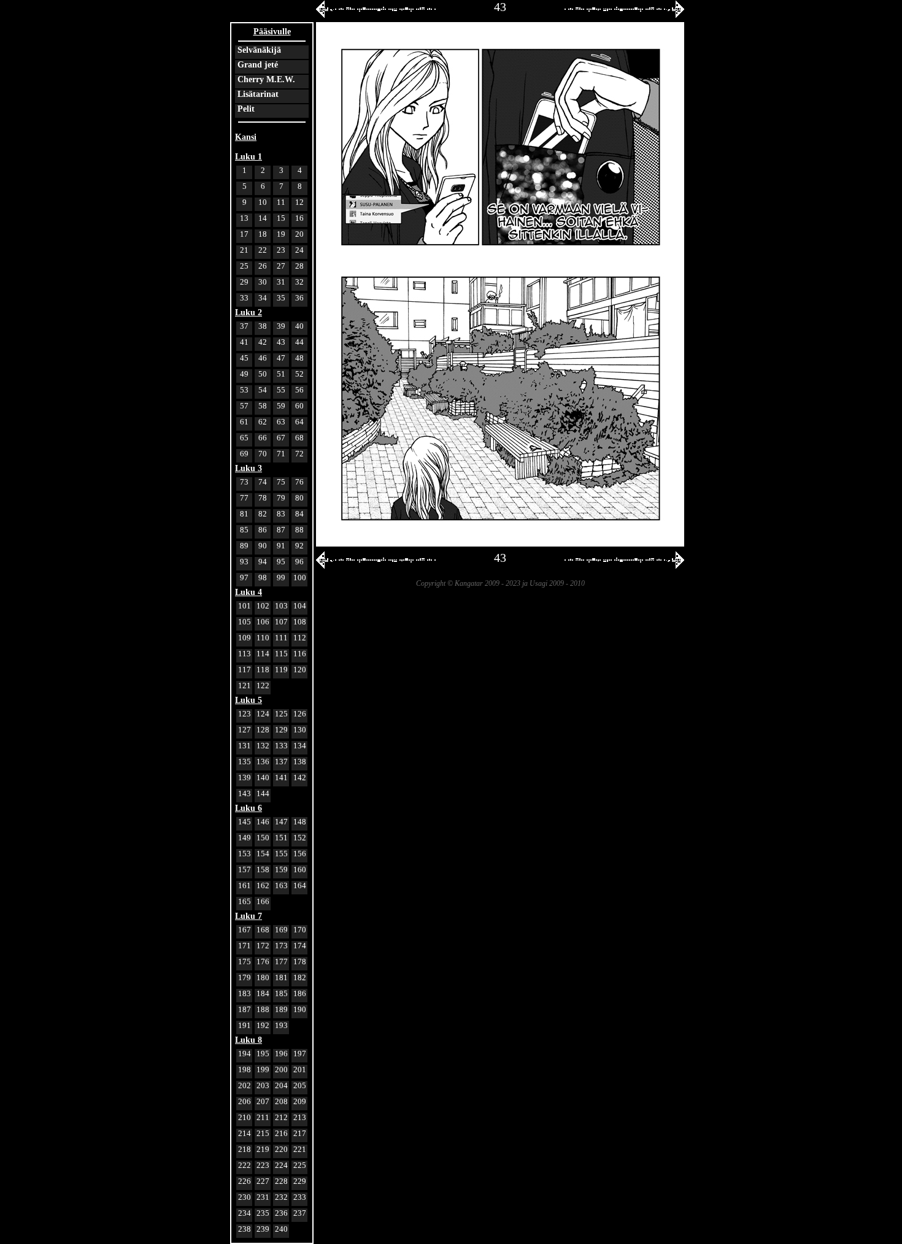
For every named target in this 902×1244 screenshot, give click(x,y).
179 (244, 977)
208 (281, 1101)
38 (262, 326)
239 (262, 1229)
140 (262, 777)
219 (262, 1149)
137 (281, 761)
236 (281, 1213)
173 (281, 945)
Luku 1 (248, 156)
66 (262, 437)
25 (244, 266)
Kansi (245, 137)
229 (299, 1181)
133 (281, 745)
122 (262, 685)
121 (244, 685)
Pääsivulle (272, 31)
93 (244, 561)
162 (262, 885)
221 (299, 1149)
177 (281, 961)
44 (299, 342)
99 (281, 577)
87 (281, 529)
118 (262, 669)
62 (262, 421)
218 (244, 1149)
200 (281, 1069)
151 (281, 837)
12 (299, 202)
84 (299, 513)
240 (281, 1229)
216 (281, 1133)
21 (244, 250)
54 (262, 389)
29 (244, 281)
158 (262, 869)
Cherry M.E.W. (266, 79)
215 (262, 1133)
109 (244, 637)
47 (281, 358)
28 (299, 266)
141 (281, 777)
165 (244, 901)
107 (281, 621)
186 (299, 993)
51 (281, 373)
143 (244, 793)
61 (244, 421)
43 (281, 342)
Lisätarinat (258, 94)
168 (262, 929)
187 (244, 1009)
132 (262, 745)
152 (299, 837)
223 (262, 1165)
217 (299, 1133)
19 (281, 234)
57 (244, 405)
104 (299, 605)
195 (262, 1053)
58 (262, 405)
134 (299, 745)
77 (244, 497)
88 (299, 529)
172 (262, 945)
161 (244, 885)
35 (281, 297)
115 (281, 653)
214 (244, 1133)
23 (281, 250)
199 (262, 1069)
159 (281, 869)
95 (281, 561)
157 (244, 869)
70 (262, 453)
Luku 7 (248, 916)
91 (281, 545)
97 (244, 577)
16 (299, 218)
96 (299, 561)
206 (244, 1101)
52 (299, 373)
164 (299, 885)
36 (299, 297)
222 (244, 1165)
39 (281, 326)
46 (262, 358)
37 (244, 326)
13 (244, 218)
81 (244, 513)
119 (281, 669)
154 (262, 853)
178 (299, 961)
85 (244, 529)
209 (299, 1101)
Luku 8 (248, 1040)
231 (262, 1197)
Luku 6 (248, 808)
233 (299, 1197)
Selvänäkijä (259, 50)
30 (262, 281)
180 (262, 977)
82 (262, 513)
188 (262, 1009)
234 (244, 1213)
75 (281, 481)
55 (281, 389)
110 (262, 637)
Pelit (246, 108)
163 (281, 885)
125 (281, 713)
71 (281, 453)
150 (262, 837)
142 (299, 777)
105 (244, 621)
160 (299, 869)
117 (244, 669)
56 (299, 389)
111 (281, 637)
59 (281, 405)
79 (281, 497)
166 (262, 901)
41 (244, 342)
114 (262, 653)
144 (262, 793)
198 (244, 1069)
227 (262, 1181)
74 (262, 481)
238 (244, 1229)
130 (299, 729)
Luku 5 (248, 700)
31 (281, 281)
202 (244, 1085)
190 (299, 1009)
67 (281, 437)
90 (262, 545)
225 (299, 1165)
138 (299, 761)
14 (262, 218)
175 (244, 961)
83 (281, 513)
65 (244, 437)
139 (244, 777)
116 (299, 653)
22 (262, 250)
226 (244, 1181)
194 (244, 1053)
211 (262, 1117)
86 (262, 529)
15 (281, 218)
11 (281, 202)
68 (299, 437)
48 (299, 358)
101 (244, 605)
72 (299, 453)
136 (262, 761)
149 (244, 837)
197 (299, 1053)
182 (299, 977)
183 (244, 993)
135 (244, 761)
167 (244, 929)
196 (281, 1053)
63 (281, 421)
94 (262, 561)
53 (244, 389)
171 (244, 945)
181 (281, 977)
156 (299, 853)
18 (262, 234)
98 (262, 577)
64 (299, 421)
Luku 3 (248, 468)
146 (262, 821)
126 (299, 713)
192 (262, 1025)
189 (281, 1009)
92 (299, 545)
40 (299, 326)
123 (244, 713)
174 (299, 945)
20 (299, 234)
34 (262, 297)
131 (244, 745)
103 (281, 605)
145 (244, 821)
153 (244, 853)
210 (244, 1117)
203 (262, 1085)
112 (299, 637)
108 (299, 621)
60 (299, 405)
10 (262, 202)
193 (281, 1025)
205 (299, 1085)
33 (244, 297)
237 (299, 1213)
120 (299, 669)
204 (281, 1085)
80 (299, 497)
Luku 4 (248, 592)
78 (262, 497)
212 (281, 1117)
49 (244, 373)
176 (262, 961)
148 (299, 821)
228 (281, 1181)
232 (281, 1197)
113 (244, 653)
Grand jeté (257, 64)
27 (281, 266)
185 (281, 993)
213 (299, 1117)
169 (281, 929)
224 (281, 1165)
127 (244, 729)
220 (281, 1149)
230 (244, 1197)
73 (244, 481)
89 (244, 545)
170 (299, 929)
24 (299, 250)
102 (262, 605)
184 (262, 993)
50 (262, 373)
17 (244, 234)
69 (244, 453)
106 (262, 621)
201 (299, 1069)
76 (299, 481)
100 (299, 577)
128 (262, 729)
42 (262, 342)
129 (281, 729)
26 (262, 266)
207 (262, 1101)
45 (244, 358)
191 (244, 1025)
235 (262, 1213)
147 (281, 821)
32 (299, 281)
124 (262, 713)
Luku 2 (248, 312)
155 (281, 853)
